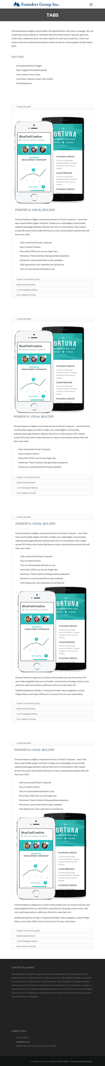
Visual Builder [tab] (23, 107)
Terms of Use (76, 1061)
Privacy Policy (63, 1061)
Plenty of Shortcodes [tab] (28, 279)
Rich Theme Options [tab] (26, 295)
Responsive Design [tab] (25, 285)
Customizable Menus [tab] (27, 290)
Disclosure (87, 1061)
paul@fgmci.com (23, 1042)
